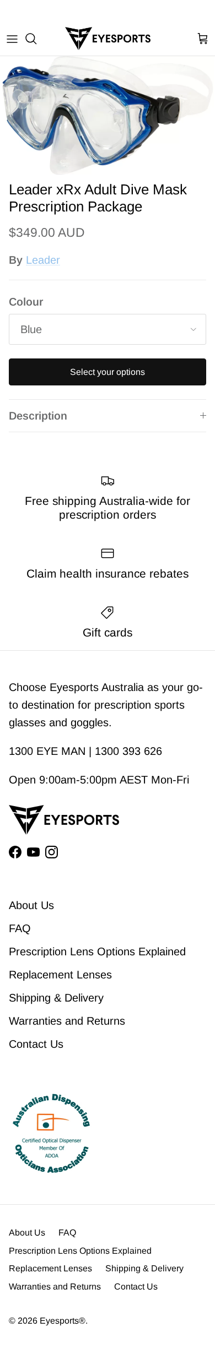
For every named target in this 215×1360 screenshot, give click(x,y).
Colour (26, 302)
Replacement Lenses (60, 975)
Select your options (107, 372)
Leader (43, 260)
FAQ (20, 928)
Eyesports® (62, 1320)
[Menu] (12, 38)
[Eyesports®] (107, 38)
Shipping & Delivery (56, 998)
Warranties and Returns (67, 1021)
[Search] (36, 38)
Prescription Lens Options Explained (97, 951)
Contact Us (36, 1044)
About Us (31, 905)
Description (38, 416)
